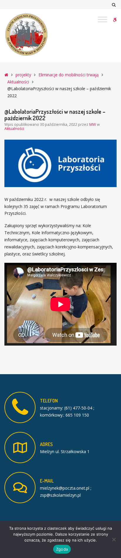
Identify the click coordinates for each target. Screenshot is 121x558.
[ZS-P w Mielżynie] (26, 35)
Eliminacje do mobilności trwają (68, 74)
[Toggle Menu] (102, 19)
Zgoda (62, 549)
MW (93, 124)
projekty (23, 74)
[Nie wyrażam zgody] (114, 539)
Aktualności (18, 82)
